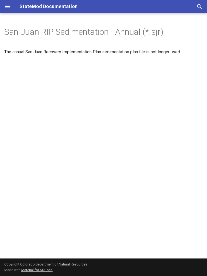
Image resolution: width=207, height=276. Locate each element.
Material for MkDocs (37, 270)
